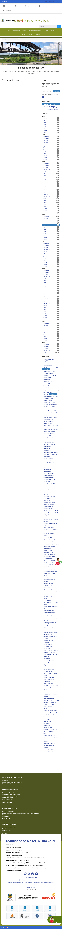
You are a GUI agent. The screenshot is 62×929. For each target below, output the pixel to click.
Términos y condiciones (31, 877)
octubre (51, 140)
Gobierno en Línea (6, 830)
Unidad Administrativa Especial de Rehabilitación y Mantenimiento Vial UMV (21, 813)
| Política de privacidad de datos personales (31, 880)
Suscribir (56, 91)
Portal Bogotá (5, 780)
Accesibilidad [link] (31, 884)
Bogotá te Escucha (7, 784)
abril (51, 126)
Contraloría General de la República (11, 794)
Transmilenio (5, 816)
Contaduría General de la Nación (10, 796)
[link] (25, 873)
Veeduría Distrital (6, 801)
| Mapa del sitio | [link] (31, 887)
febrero (51, 130)
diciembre (51, 136)
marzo (51, 128)
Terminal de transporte (8, 814)
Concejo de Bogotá (7, 802)
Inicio (4, 39)
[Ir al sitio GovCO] (3, 927)
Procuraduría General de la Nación (10, 792)
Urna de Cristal (6, 832)
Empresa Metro (6, 818)
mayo (51, 124)
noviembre (51, 138)
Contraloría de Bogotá (7, 797)
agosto (51, 118)
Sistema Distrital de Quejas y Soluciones (12, 782)
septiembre (51, 142)
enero (51, 132)
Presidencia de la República (9, 827)
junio (51, 122)
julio (51, 120)
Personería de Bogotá (7, 799)
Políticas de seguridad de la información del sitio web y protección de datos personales (31, 882)
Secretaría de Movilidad (8, 811)
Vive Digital (5, 833)
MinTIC (4, 828)
